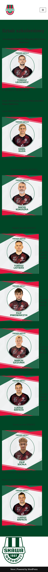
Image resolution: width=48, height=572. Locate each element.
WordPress (33, 569)
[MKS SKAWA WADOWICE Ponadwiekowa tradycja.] (10, 10)
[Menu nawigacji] (43, 10)
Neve (13, 569)
